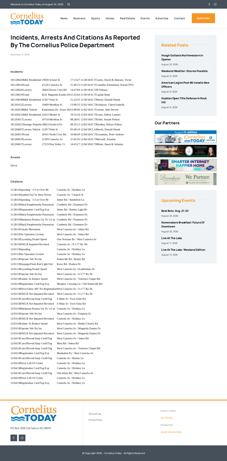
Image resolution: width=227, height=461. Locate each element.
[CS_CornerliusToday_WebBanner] (186, 146)
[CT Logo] (27, 13)
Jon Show (166, 418)
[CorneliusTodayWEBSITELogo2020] (33, 406)
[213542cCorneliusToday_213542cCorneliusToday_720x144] (186, 160)
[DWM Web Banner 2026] (186, 174)
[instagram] (215, 4)
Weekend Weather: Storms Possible (184, 71)
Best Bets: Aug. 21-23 (174, 211)
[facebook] (209, 4)
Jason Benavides (171, 432)
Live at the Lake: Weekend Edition (183, 250)
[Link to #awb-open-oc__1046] (68, 4)
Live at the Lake (171, 238)
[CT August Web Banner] (186, 131)
